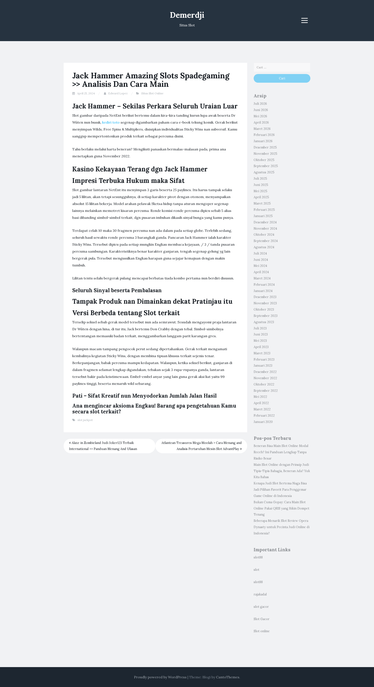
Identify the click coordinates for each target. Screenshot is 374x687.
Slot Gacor (261, 619)
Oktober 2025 (264, 160)
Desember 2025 (265, 147)
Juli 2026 (260, 104)
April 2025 (261, 197)
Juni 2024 (261, 260)
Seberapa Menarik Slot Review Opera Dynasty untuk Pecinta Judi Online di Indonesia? (282, 527)
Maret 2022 (262, 409)
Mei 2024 (260, 266)
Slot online (262, 631)
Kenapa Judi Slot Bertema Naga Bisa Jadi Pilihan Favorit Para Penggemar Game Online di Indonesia (280, 489)
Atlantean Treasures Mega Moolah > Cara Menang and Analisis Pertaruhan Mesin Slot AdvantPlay (201, 446)
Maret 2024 (262, 278)
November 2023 (265, 303)
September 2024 (266, 241)
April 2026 (261, 122)
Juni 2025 (261, 185)
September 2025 (266, 166)
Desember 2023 (265, 297)
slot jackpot (85, 420)
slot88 (258, 557)
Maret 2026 (262, 129)
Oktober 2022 (264, 384)
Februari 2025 (264, 210)
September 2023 (265, 316)
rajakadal (260, 594)
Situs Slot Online (152, 93)
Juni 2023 (261, 334)
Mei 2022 (260, 397)
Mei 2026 (260, 116)
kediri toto (111, 122)
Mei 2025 (260, 191)
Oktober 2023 (264, 309)
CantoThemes (227, 677)
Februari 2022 (264, 416)
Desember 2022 (265, 372)
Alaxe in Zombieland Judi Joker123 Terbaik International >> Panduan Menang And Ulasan (103, 446)
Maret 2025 (262, 203)
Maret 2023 (262, 353)
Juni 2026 (261, 110)
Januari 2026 (263, 141)
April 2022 (261, 403)
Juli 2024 (260, 253)
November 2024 (265, 229)
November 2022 (265, 378)
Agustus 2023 (264, 322)
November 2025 (265, 154)
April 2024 (261, 272)
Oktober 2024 (264, 235)
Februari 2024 (264, 285)
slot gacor (261, 607)
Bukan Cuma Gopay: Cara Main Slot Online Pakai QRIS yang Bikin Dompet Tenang (281, 508)
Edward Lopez (118, 93)
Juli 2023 (260, 328)
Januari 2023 (263, 366)
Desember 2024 (265, 222)
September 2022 (266, 391)
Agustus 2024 (264, 247)
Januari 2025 (263, 216)
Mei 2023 (260, 341)
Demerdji (187, 15)
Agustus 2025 (264, 172)
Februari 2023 (264, 359)
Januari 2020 (263, 422)
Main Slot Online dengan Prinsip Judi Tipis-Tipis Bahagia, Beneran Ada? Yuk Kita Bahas (282, 471)
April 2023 (261, 347)
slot (256, 570)
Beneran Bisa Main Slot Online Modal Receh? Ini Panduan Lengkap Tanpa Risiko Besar (281, 452)
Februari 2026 (264, 135)
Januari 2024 (263, 291)
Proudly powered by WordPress (160, 677)
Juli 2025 (260, 179)
